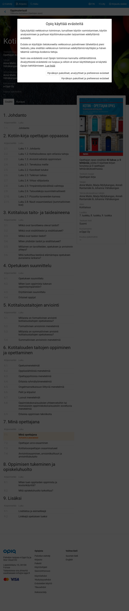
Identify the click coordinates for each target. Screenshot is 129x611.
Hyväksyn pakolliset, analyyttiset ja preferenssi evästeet (78, 73)
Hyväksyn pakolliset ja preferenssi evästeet (85, 78)
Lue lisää (50, 65)
